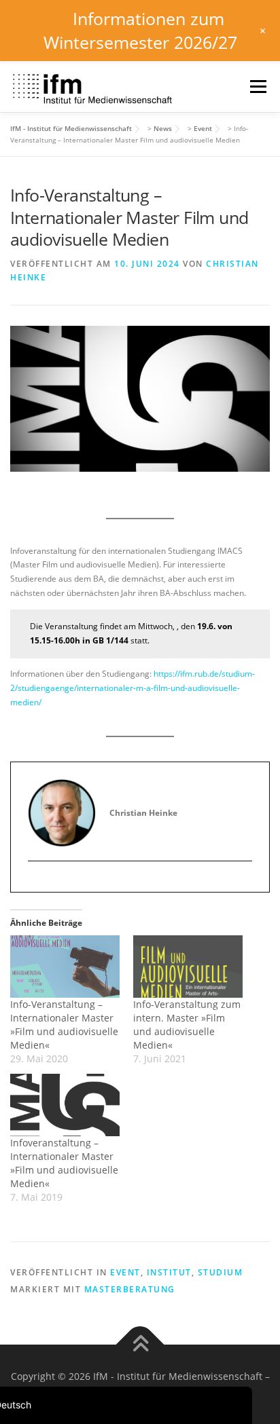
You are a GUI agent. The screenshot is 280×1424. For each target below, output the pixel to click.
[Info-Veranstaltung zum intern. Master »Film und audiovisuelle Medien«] (188, 966)
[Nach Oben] (140, 1344)
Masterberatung (129, 1289)
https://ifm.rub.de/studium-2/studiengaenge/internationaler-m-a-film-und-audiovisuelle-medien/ (132, 688)
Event (125, 1272)
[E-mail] (38, 884)
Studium (220, 1272)
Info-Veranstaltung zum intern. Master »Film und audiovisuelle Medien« (187, 1024)
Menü (257, 86)
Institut (169, 1272)
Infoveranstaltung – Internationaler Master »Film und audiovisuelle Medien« (64, 1163)
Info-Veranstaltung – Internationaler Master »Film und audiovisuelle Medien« (64, 1024)
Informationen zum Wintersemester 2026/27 (140, 30)
